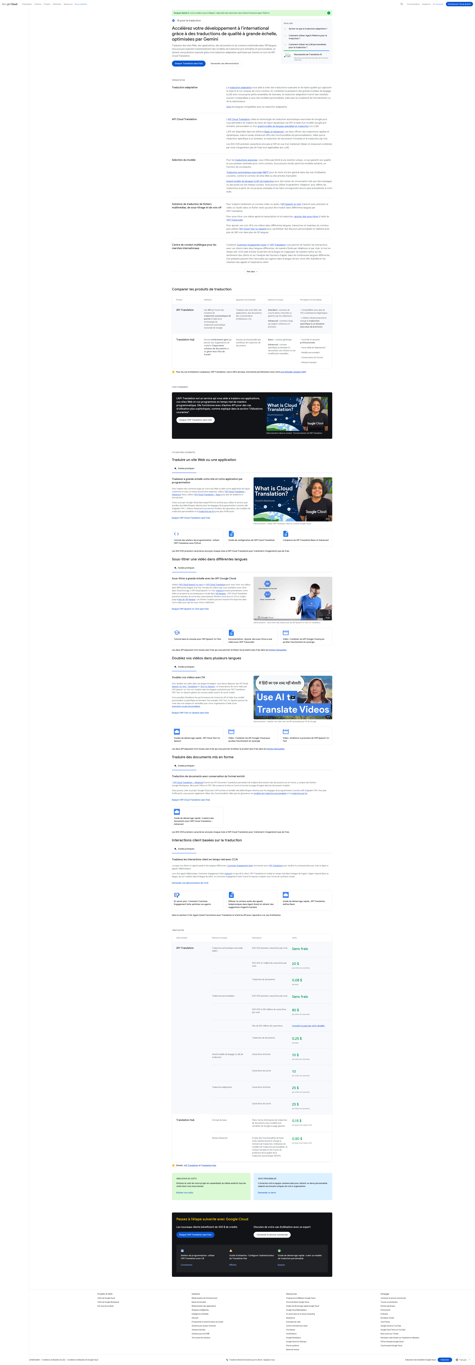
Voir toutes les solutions (201, 1338)
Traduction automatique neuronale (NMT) (247, 172)
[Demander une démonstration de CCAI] (190, 883)
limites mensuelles (277, 650)
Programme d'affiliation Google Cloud (300, 1298)
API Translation (278, 245)
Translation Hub (208, 1165)
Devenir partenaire (388, 1306)
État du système (292, 1346)
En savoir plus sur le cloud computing (300, 1314)
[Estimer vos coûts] (185, 1193)
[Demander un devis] (266, 1193)
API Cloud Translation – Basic (208, 494)
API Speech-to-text (291, 204)
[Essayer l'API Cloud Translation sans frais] (191, 518)
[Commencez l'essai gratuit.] (459, 4)
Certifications (291, 1334)
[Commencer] (186, 1265)
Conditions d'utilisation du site (53, 1360)
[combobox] (463, 1360)
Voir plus (251, 271)
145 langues (220, 593)
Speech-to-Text (179, 686)
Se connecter (438, 4)
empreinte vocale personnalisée (186, 706)
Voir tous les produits (105, 1306)
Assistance (426, 4)
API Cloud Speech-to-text (191, 584)
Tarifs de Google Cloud (106, 1298)
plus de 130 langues (187, 599)
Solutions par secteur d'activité (204, 1326)
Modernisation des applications (204, 1306)
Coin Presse (385, 1322)
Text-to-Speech (207, 686)
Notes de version (292, 1350)
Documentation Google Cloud (297, 1302)
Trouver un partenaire (389, 1302)
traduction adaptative (240, 87)
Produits (47, 4)
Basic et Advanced (274, 131)
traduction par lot (207, 511)
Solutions (37, 4)
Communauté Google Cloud (391, 1346)
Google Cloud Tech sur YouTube (393, 1330)
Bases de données (199, 1302)
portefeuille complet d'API (293, 372)
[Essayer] (281, 1265)
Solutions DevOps (198, 1330)
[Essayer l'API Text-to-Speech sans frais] (190, 713)
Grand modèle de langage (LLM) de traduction (250, 181)
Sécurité (195, 1318)
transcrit (220, 590)
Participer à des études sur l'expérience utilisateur (400, 1338)
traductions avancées (246, 160)
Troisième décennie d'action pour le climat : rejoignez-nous (252, 1360)
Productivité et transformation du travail (207, 1322)
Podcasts (384, 1314)
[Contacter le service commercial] (272, 1235)
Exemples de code (293, 1322)
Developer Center (387, 1318)
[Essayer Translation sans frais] (189, 64)
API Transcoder (235, 220)
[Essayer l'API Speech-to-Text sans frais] (190, 609)
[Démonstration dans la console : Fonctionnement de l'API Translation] (297, 414)
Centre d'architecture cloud (296, 1326)
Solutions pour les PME (201, 1334)
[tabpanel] (252, 514)
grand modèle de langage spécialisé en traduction (283, 126)
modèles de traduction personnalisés (270, 793)
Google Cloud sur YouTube (391, 1326)
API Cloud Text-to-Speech (253, 229)
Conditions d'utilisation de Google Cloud (83, 1360)
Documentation (413, 4)
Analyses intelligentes (200, 1310)
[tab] (184, 468)
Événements (386, 1310)
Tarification (57, 4)
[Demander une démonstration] (225, 64)
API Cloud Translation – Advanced (188, 782)
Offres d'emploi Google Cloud (392, 1342)
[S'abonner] (445, 1360)
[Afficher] (233, 1265)
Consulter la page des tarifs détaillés (308, 1026)
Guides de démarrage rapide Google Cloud (302, 1306)
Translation (192, 686)
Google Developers (293, 1338)
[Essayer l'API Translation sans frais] (196, 420)
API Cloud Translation (239, 119)
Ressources (68, 4)
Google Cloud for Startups (296, 1342)
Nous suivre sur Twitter (390, 1334)
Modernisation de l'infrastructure (204, 1298)
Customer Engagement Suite (251, 245)
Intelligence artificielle (200, 1314)
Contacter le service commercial (393, 1298)
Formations (290, 1330)
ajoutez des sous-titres (306, 216)
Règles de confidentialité (30, 1360)
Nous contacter (81, 4)
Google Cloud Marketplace (296, 1310)
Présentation (27, 4)
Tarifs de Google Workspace (108, 1302)
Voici (228, 106)
